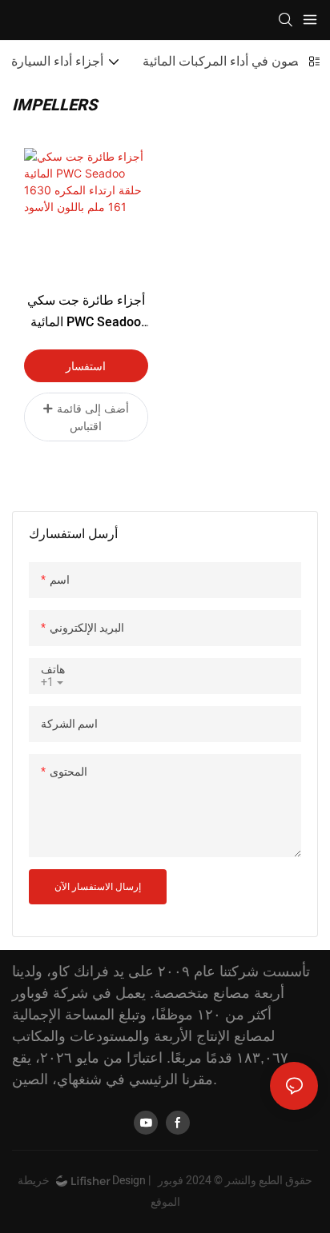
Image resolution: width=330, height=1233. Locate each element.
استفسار (86, 366)
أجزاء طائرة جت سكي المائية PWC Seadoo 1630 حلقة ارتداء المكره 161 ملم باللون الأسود (86, 312)
